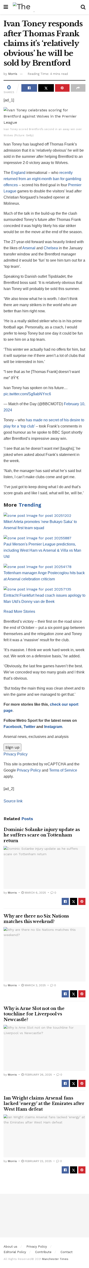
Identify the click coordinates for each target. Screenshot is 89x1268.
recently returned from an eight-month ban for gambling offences (42, 179)
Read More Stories (19, 611)
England (18, 173)
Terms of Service (63, 770)
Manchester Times (55, 1259)
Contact (67, 1252)
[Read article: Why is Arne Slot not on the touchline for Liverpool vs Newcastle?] (44, 1048)
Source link (13, 801)
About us (10, 1246)
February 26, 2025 (38, 1074)
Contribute (43, 1252)
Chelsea (51, 248)
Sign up (12, 747)
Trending (30, 505)
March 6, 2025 (35, 892)
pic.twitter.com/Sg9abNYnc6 (27, 394)
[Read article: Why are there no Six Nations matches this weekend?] (44, 954)
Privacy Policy (16, 754)
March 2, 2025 (35, 985)
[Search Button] (83, 7)
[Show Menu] (6, 7)
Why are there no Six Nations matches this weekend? (36, 919)
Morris (12, 74)
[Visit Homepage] (44, 7)
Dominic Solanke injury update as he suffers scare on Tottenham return (42, 835)
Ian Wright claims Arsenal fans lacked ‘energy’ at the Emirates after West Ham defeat (44, 1103)
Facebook (13, 727)
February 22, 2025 (38, 1161)
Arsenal (28, 248)
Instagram (53, 727)
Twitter (29, 727)
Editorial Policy (15, 1252)
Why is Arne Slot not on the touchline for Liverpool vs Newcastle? (34, 1014)
